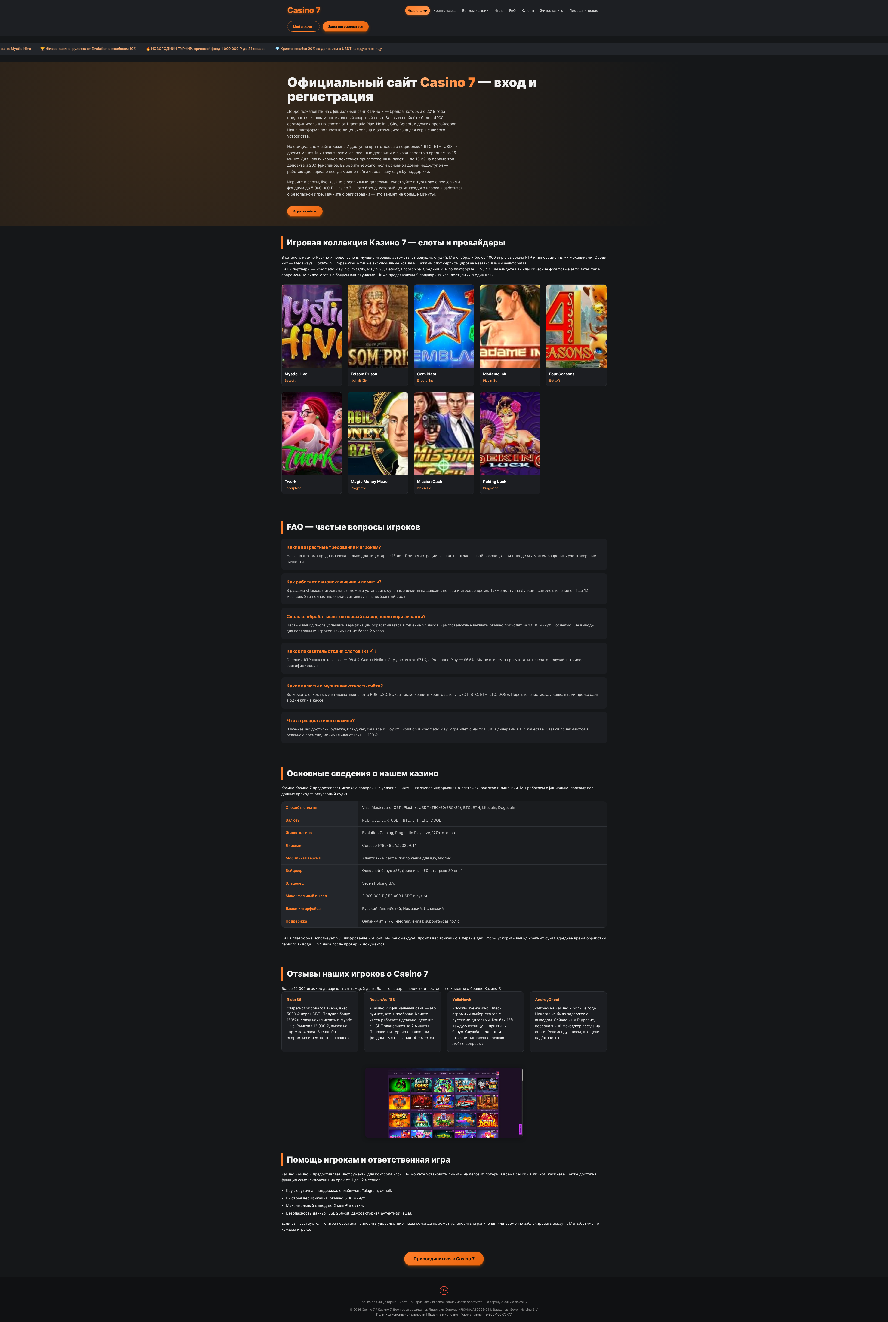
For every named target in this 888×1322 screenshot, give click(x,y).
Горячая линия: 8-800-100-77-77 (486, 1314)
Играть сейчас (305, 211)
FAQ (512, 10)
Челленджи (417, 10)
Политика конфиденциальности (400, 1314)
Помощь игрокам (583, 10)
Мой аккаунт (303, 26)
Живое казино (551, 10)
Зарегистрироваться (345, 26)
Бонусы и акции (475, 10)
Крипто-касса (444, 10)
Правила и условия (443, 1314)
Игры (498, 10)
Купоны (528, 10)
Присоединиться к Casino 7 (444, 1258)
